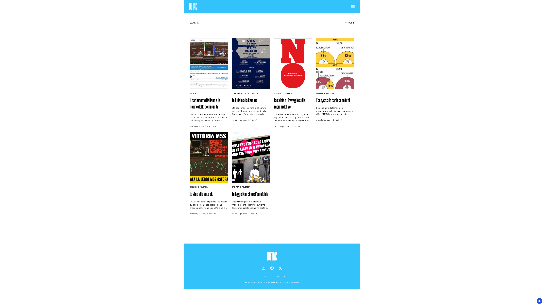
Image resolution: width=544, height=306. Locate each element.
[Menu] (352, 6)
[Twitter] (280, 268)
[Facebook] (272, 268)
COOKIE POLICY (282, 276)
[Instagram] (263, 268)
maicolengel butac (197, 126)
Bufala (193, 93)
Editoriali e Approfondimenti (246, 93)
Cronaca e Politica (283, 93)
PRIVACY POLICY (263, 276)
